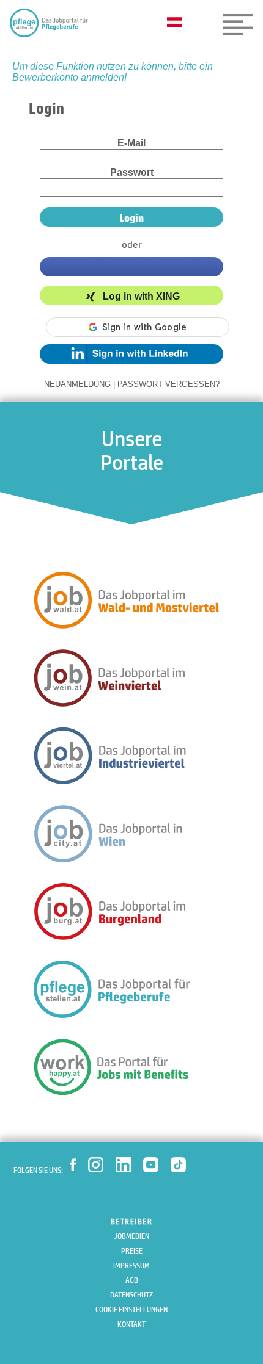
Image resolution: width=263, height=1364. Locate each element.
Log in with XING (141, 297)
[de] (177, 23)
